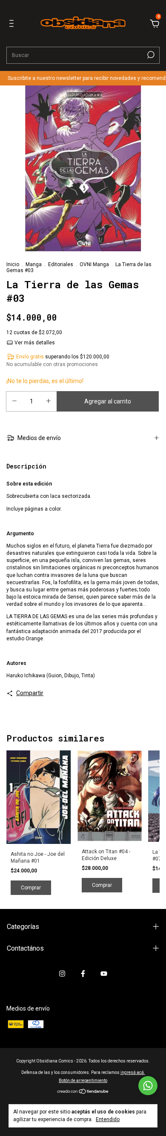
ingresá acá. (132, 1072)
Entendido (108, 1119)
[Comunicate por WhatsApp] (147, 1085)
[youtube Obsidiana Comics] (103, 973)
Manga (34, 264)
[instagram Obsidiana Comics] (62, 973)
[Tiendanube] (83, 1092)
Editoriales (60, 264)
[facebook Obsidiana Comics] (83, 973)
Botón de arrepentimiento (83, 1080)
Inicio (12, 264)
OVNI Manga (94, 264)
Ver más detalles (34, 343)
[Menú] (13, 24)
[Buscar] (150, 55)
